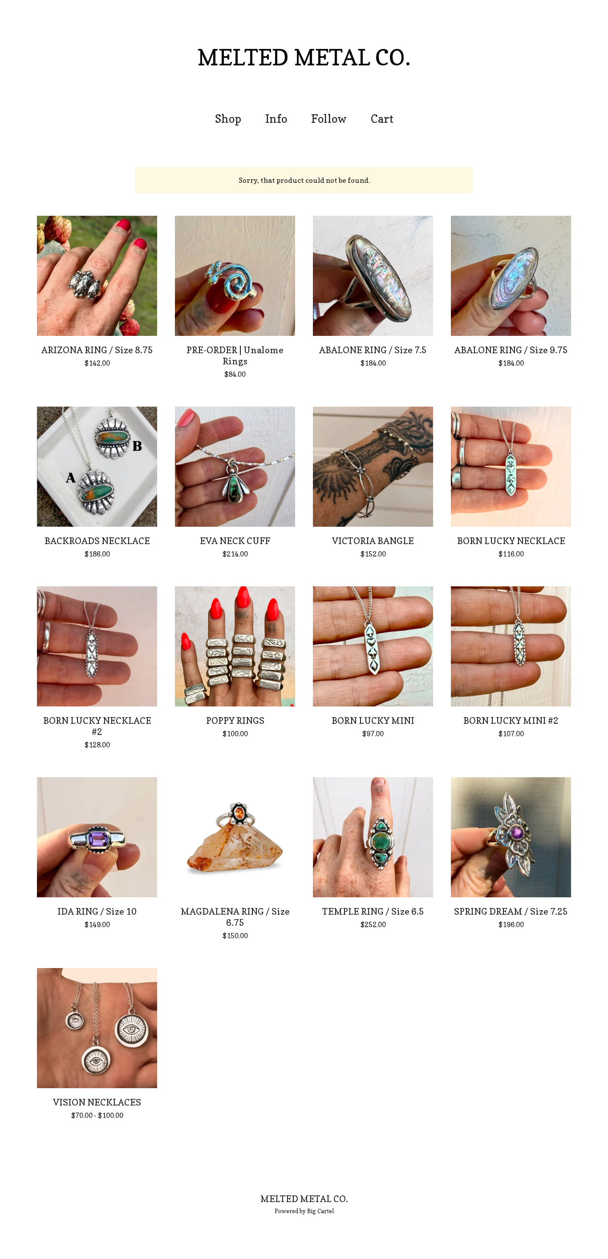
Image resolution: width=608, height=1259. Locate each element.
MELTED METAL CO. (304, 57)
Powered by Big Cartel (304, 1211)
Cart (385, 117)
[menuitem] (228, 119)
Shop (228, 118)
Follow (329, 118)
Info (276, 118)
